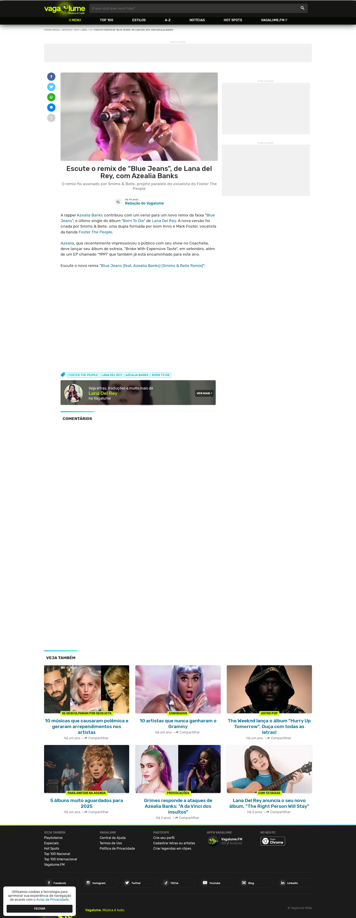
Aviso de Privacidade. (52, 900)
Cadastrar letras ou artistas (174, 843)
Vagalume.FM (272, 20)
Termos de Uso (111, 843)
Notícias (197, 20)
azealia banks (136, 375)
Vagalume (64, 8)
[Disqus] (139, 481)
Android (236, 843)
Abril (84, 30)
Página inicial (52, 30)
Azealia (67, 243)
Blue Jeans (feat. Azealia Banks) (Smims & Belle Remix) (152, 265)
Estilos (139, 20)
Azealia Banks (90, 215)
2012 (76, 30)
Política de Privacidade (117, 848)
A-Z (168, 20)
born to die (161, 375)
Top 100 (106, 20)
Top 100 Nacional (57, 854)
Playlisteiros (53, 838)
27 (91, 30)
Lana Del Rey (164, 220)
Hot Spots (233, 20)
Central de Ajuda (113, 838)
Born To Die (133, 220)
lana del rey (112, 375)
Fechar (39, 908)
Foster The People (95, 232)
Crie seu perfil (163, 838)
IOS (223, 843)
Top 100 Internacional (60, 859)
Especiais (51, 843)
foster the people (83, 375)
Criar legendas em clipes (172, 848)
